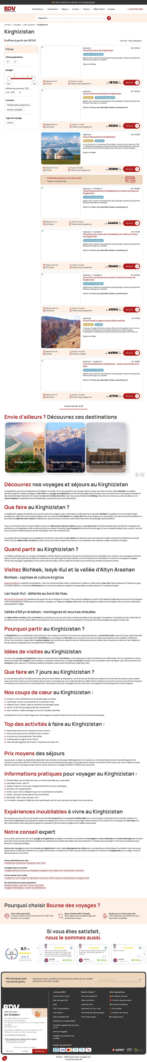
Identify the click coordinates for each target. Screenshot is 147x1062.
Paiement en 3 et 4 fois (91, 1008)
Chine (43, 863)
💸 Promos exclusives (118, 1004)
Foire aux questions (89, 996)
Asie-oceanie (29, 25)
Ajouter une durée (98, 18)
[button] (137, 475)
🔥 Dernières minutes (118, 996)
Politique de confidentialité (64, 1021)
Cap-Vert (22, 885)
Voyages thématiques (14, 888)
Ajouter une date (81, 18)
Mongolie (31, 863)
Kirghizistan (42, 18)
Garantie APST (87, 1004)
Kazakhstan (21, 863)
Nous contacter (87, 1000)
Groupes (111, 9)
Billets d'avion (99, 9)
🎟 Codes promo (116, 1017)
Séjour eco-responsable (64, 870)
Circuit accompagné (29, 870)
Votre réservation (88, 1017)
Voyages (17, 25)
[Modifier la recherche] (109, 18)
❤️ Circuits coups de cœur (120, 1000)
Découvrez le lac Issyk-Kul (15, 599)
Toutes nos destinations (35, 888)
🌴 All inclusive (115, 1008)
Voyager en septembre (28, 878)
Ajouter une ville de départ (61, 18)
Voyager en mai (11, 878)
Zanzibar (8, 885)
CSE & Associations (61, 1008)
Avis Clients (58, 1012)
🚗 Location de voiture (118, 1012)
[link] (132, 9)
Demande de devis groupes (92, 1012)
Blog (55, 1004)
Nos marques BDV (60, 1000)
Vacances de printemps (64, 878)
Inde (38, 863)
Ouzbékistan (9, 863)
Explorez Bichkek (11, 583)
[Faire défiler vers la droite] (142, 475)
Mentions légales (60, 1031)
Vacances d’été (46, 878)
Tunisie (30, 885)
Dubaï (15, 885)
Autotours (79, 870)
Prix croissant (135, 41)
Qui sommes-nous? (61, 996)
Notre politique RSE (61, 1017)
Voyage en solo (46, 870)
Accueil (7, 25)
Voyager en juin (82, 878)
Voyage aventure (11, 870)
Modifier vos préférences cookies (63, 1037)
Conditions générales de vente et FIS (66, 1026)
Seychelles (39, 885)
